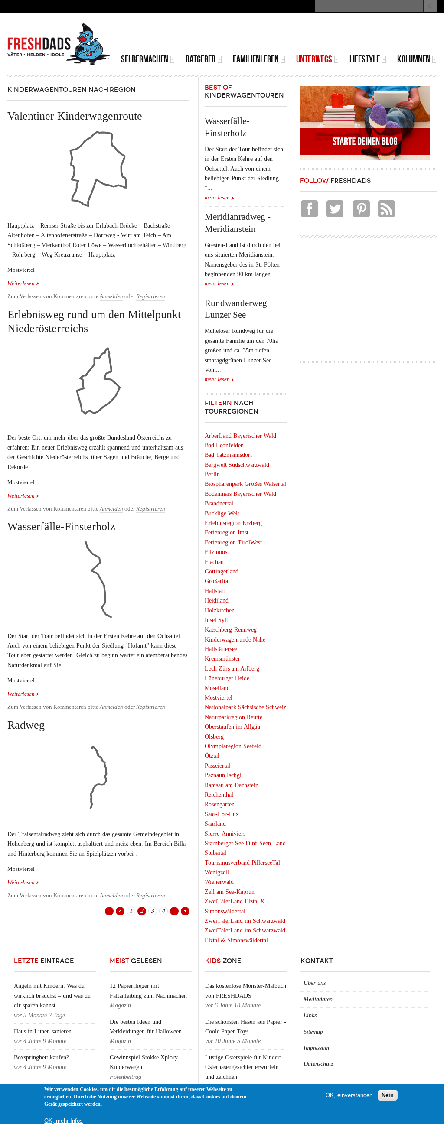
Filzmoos (216, 552)
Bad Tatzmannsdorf (228, 455)
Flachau (214, 562)
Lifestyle (364, 59)
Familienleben (256, 59)
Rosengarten (220, 804)
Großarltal (217, 581)
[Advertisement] (335, 35)
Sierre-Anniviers (225, 834)
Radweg (26, 725)
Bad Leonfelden (224, 445)
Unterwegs (314, 59)
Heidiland (217, 600)
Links (310, 1015)
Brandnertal (219, 503)
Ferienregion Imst (226, 532)
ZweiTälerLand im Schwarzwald (245, 921)
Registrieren (150, 296)
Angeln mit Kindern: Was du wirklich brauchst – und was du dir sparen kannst (52, 996)
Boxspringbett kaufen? (41, 1057)
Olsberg (214, 736)
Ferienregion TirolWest (233, 542)
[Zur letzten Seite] (185, 911)
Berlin (212, 474)
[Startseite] (59, 44)
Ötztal (212, 756)
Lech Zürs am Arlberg (232, 668)
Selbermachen (144, 59)
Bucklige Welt (222, 513)
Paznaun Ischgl (223, 775)
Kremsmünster (222, 658)
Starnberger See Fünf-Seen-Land (245, 843)
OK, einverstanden (349, 1095)
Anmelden (111, 296)
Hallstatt (215, 591)
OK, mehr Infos (63, 1120)
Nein (388, 1095)
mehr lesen (217, 198)
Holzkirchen (220, 610)
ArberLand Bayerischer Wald (240, 436)
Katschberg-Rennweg (231, 629)
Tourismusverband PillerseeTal (242, 863)
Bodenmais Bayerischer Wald (240, 494)
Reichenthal (219, 795)
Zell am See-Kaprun (230, 892)
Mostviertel (218, 697)
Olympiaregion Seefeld (233, 746)
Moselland (217, 688)
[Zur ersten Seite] (109, 911)
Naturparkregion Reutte (233, 717)
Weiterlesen (23, 283)
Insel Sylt (216, 620)
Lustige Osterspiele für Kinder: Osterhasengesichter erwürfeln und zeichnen (243, 1067)
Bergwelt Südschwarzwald (237, 465)
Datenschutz (318, 1064)
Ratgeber (200, 59)
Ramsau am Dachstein (231, 785)
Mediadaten (318, 999)
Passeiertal (217, 765)
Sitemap (313, 1032)
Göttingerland (221, 571)
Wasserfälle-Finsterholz (61, 526)
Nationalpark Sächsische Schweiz (245, 707)
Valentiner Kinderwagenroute (74, 116)
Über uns (315, 983)
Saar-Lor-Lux (222, 814)
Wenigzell (217, 872)
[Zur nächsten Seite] (174, 911)
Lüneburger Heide (227, 678)
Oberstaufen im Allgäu (232, 726)
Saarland (215, 824)
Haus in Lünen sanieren (43, 1031)
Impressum (316, 1048)
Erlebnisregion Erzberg (233, 523)
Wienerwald (219, 882)
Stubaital (215, 853)
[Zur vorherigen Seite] (120, 911)
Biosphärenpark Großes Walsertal (245, 484)
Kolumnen (413, 59)
